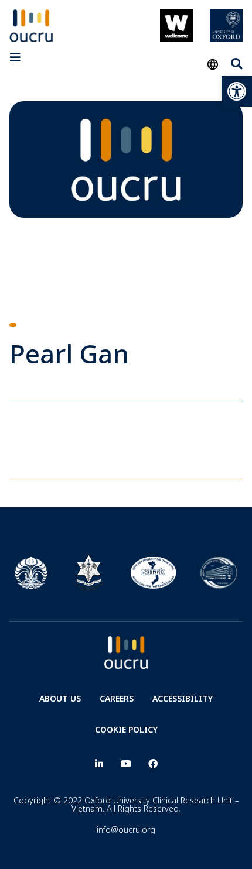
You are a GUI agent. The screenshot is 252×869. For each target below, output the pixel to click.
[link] (237, 91)
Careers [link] (117, 698)
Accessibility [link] (182, 698)
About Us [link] (60, 698)
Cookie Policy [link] (126, 729)
